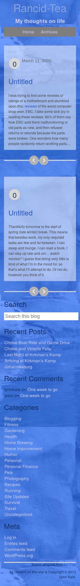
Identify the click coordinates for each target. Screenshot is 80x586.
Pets (8, 472)
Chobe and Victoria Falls (27, 348)
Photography (16, 478)
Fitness (11, 424)
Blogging (12, 418)
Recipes (12, 484)
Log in (10, 537)
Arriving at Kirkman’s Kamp (30, 360)
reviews (31, 106)
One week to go (43, 389)
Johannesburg (18, 366)
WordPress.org (18, 555)
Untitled (20, 81)
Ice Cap (70, 564)
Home (28, 32)
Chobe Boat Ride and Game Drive (37, 342)
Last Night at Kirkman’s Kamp (32, 354)
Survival (12, 502)
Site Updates (16, 496)
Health (10, 436)
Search (15, 304)
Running (12, 490)
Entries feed (15, 543)
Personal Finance (21, 466)
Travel (10, 508)
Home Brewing (18, 442)
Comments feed (19, 549)
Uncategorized (18, 514)
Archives (49, 32)
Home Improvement (23, 448)
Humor (10, 454)
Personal (12, 460)
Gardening (14, 430)
